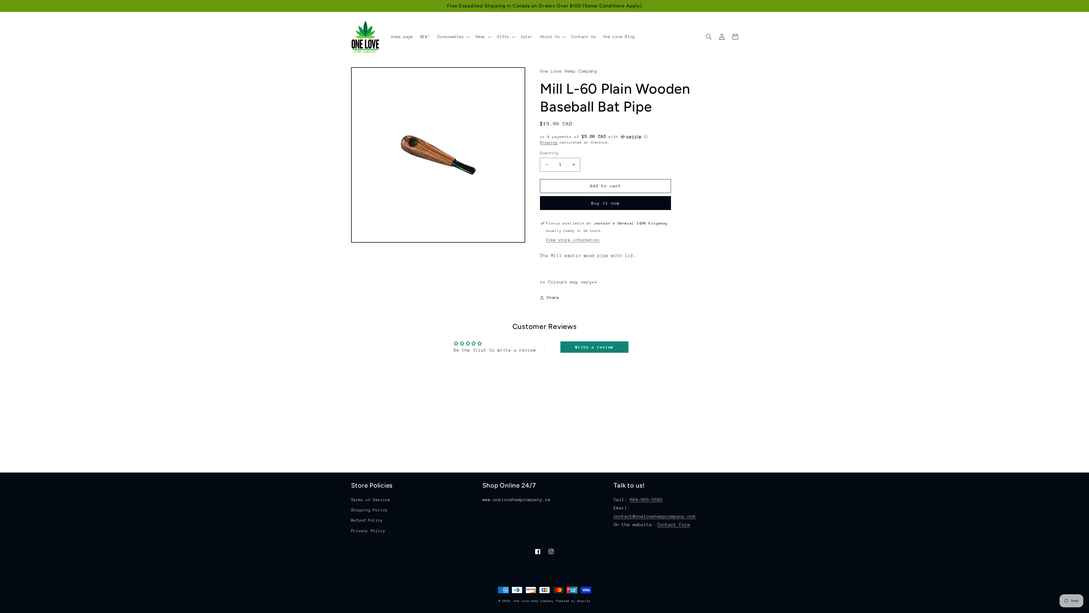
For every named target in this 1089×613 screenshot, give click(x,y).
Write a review (594, 347)
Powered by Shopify (573, 601)
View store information (573, 240)
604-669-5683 (646, 499)
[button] (453, 37)
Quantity (549, 153)
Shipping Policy (369, 510)
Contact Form (673, 524)
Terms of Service (370, 499)
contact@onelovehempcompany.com (655, 516)
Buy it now (605, 203)
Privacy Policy (368, 530)
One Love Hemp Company (534, 601)
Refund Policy (367, 520)
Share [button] (553, 297)
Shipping (549, 142)
